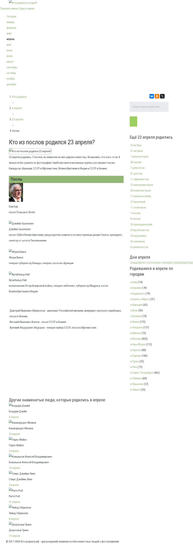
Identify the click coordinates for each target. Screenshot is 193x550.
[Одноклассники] (157, 96)
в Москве (135, 338)
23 (177, 263)
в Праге (134, 361)
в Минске (135, 333)
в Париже (135, 355)
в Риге (133, 367)
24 (179, 263)
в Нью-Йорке (138, 344)
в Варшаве (136, 304)
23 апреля (14, 434)
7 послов (135, 213)
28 (190, 263)
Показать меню (9, 8)
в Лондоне (136, 327)
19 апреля (14, 468)
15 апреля (14, 536)
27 (187, 263)
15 (156, 263)
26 (185, 263)
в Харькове (136, 384)
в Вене (134, 310)
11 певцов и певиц (140, 196)
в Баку (134, 282)
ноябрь (11, 78)
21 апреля (14, 502)
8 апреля (14, 519)
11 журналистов (139, 179)
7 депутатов (137, 168)
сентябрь (12, 67)
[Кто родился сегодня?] (23, 3)
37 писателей (137, 202)
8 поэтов (135, 218)
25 (182, 263)
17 (161, 263)
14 (153, 263)
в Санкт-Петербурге (141, 372)
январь (11, 22)
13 (150, 263)
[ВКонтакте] (151, 96)
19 (166, 263)
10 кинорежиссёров (141, 185)
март (9, 33)
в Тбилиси (136, 378)
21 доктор (136, 173)
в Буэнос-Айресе (140, 299)
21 (172, 263)
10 (143, 263)
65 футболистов (139, 230)
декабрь (11, 84)
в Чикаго (135, 389)
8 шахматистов (139, 247)
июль (10, 56)
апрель (11, 39)
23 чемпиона (137, 241)
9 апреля (14, 417)
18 (164, 263)
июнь (10, 50)
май (9, 44)
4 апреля (14, 451)
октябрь (11, 73)
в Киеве (134, 321)
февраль (11, 27)
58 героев (135, 162)
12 (148, 263)
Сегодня (11, 16)
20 (169, 263)
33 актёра (135, 145)
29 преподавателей (141, 224)
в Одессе (135, 350)
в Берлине (136, 288)
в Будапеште (137, 293)
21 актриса (136, 151)
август (10, 61)
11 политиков (138, 207)
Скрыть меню (26, 8)
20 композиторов (140, 190)
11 (145, 263)
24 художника (138, 235)
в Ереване (136, 316)
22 (174, 263)
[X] (162, 96)
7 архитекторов (139, 156)
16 (158, 263)
